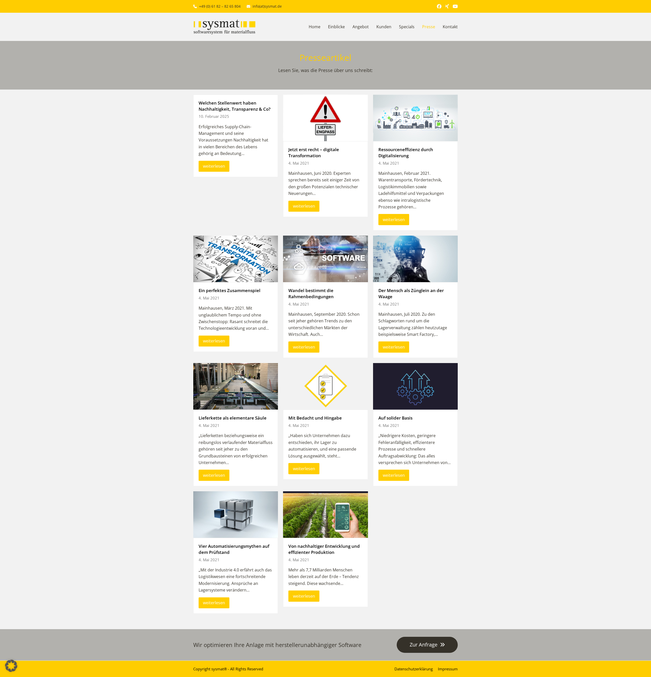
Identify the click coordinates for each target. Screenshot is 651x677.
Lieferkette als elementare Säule (233, 418)
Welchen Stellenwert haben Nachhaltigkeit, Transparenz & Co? (235, 106)
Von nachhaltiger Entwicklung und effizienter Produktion (324, 549)
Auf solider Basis (395, 418)
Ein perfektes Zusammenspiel (229, 290)
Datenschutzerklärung (413, 668)
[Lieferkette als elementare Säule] (235, 386)
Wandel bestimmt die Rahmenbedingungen (311, 293)
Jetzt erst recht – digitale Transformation (313, 153)
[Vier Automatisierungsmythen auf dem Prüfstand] (235, 514)
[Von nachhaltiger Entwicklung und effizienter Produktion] (325, 514)
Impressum (448, 668)
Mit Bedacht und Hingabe (315, 418)
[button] (11, 666)
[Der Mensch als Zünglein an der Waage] (415, 258)
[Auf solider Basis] (415, 386)
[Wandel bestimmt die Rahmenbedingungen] (325, 258)
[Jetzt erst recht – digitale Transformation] (325, 117)
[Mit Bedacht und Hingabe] (325, 386)
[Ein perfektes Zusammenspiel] (235, 258)
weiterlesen (214, 166)
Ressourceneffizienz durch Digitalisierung (405, 153)
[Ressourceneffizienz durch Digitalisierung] (415, 117)
